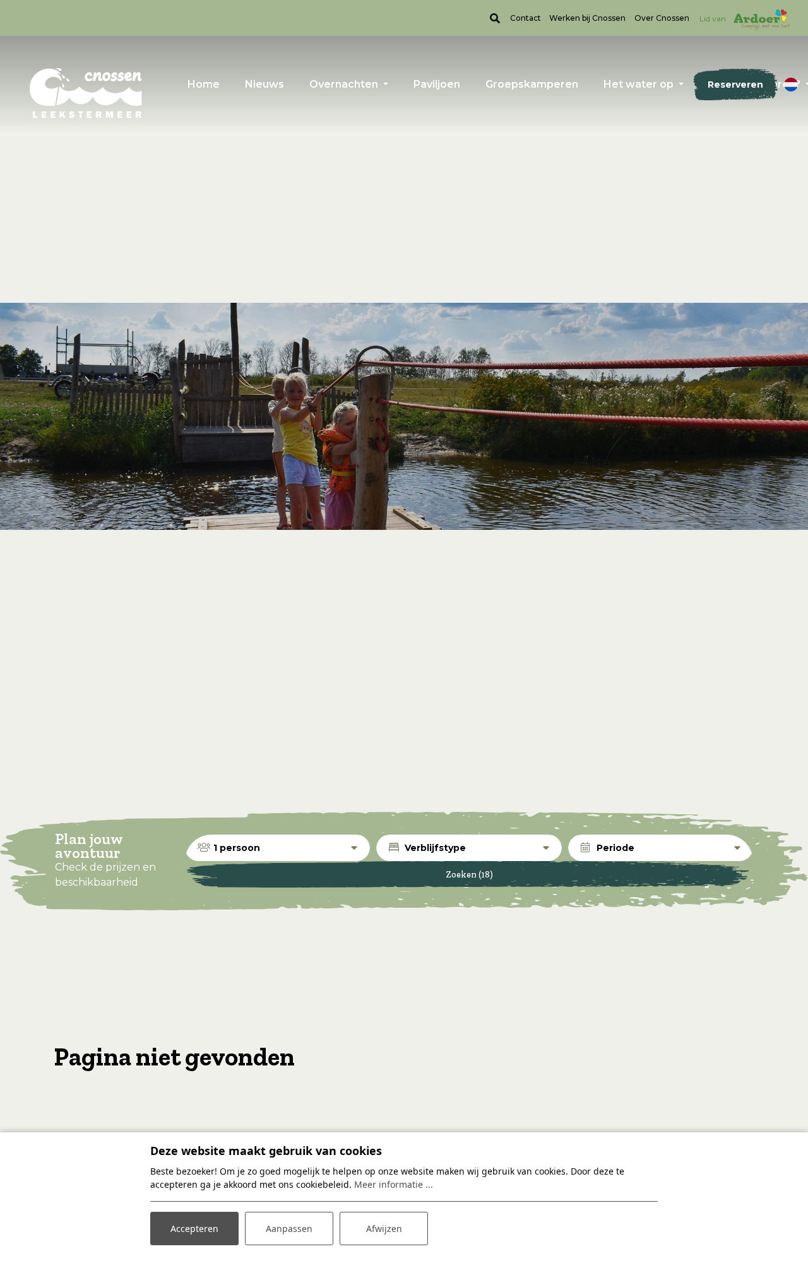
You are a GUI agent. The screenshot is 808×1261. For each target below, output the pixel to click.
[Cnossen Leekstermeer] (86, 92)
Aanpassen (289, 1229)
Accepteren (194, 1229)
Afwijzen (384, 1229)
